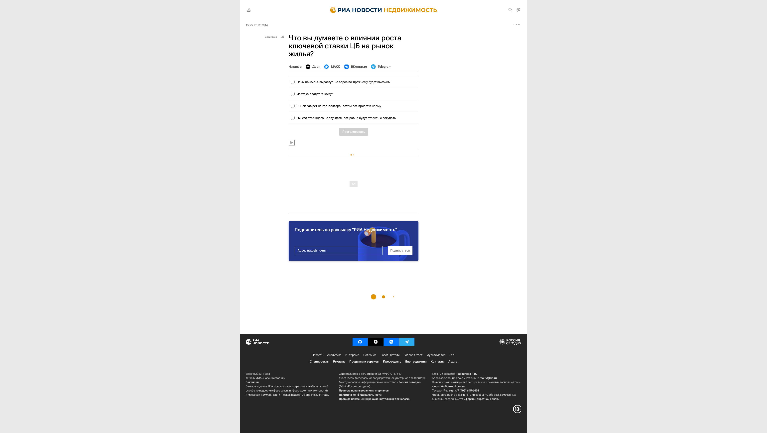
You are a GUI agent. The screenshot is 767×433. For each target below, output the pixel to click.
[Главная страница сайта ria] (353, 10)
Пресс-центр (392, 361)
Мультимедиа (435, 355)
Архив (452, 361)
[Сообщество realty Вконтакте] (391, 342)
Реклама (339, 361)
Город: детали (390, 355)
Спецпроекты (319, 361)
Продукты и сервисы (364, 361)
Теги (452, 355)
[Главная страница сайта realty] (383, 10)
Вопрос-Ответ (412, 355)
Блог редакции (416, 361)
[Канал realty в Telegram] (406, 342)
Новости (317, 355)
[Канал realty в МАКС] (360, 342)
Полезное (370, 355)
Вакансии (252, 382)
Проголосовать (353, 132)
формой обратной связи (448, 386)
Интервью (352, 355)
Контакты (437, 361)
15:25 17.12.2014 (257, 25)
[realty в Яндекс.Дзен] (375, 342)
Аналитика (334, 355)
